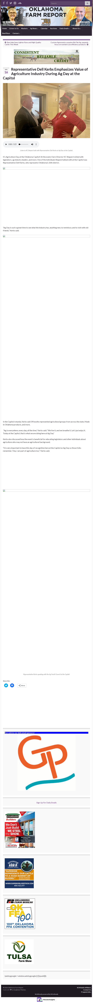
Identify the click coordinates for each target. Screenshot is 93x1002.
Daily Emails (64, 28)
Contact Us (87, 990)
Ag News (33, 28)
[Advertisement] (46, 472)
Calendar (44, 28)
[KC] (7, 2)
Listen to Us (14, 28)
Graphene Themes (20, 990)
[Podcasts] (20, 2)
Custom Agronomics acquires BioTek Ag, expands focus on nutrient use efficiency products (69, 43)
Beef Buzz (6, 33)
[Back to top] (88, 996)
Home (4, 28)
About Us (76, 28)
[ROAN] (4, 2)
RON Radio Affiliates (84, 988)
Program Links (86, 992)
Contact (16, 33)
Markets (24, 28)
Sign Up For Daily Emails (46, 802)
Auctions (53, 28)
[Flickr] (15, 2)
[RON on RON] (10, 2)
